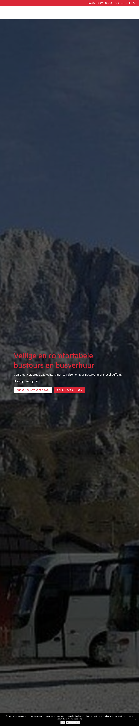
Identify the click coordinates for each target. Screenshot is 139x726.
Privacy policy (73, 722)
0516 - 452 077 (97, 3)
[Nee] (135, 719)
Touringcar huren (69, 390)
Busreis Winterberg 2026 (33, 390)
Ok (62, 722)
